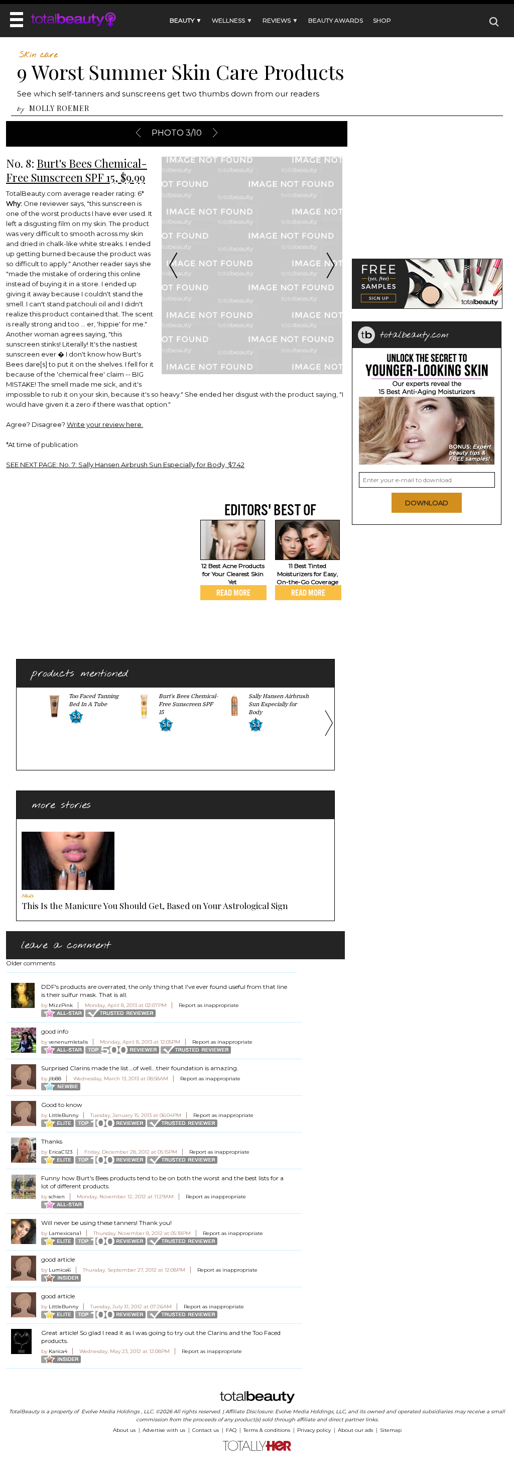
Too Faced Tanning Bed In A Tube (93, 700)
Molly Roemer (59, 108)
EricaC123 (60, 1152)
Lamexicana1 (65, 1233)
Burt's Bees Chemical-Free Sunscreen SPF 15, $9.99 (76, 170)
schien (57, 1196)
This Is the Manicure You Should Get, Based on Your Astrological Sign (155, 905)
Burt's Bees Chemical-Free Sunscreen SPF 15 (188, 704)
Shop (382, 20)
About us (124, 1430)
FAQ (231, 1430)
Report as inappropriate (209, 1005)
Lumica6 (60, 1270)
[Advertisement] (90, 571)
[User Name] (23, 995)
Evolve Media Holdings (110, 1411)
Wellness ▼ (232, 20)
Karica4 (58, 1351)
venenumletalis (68, 1042)
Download (426, 503)
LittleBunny (63, 1115)
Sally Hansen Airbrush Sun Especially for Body (278, 704)
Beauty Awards (335, 20)
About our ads (355, 1430)
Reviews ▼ (280, 20)
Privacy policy (314, 1430)
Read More (233, 592)
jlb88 (55, 1078)
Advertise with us (164, 1430)
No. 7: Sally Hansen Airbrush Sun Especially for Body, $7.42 (125, 465)
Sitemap (391, 1430)
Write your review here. (105, 424)
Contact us (205, 1430)
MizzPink (61, 1005)
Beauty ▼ (186, 20)
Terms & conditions (266, 1430)
